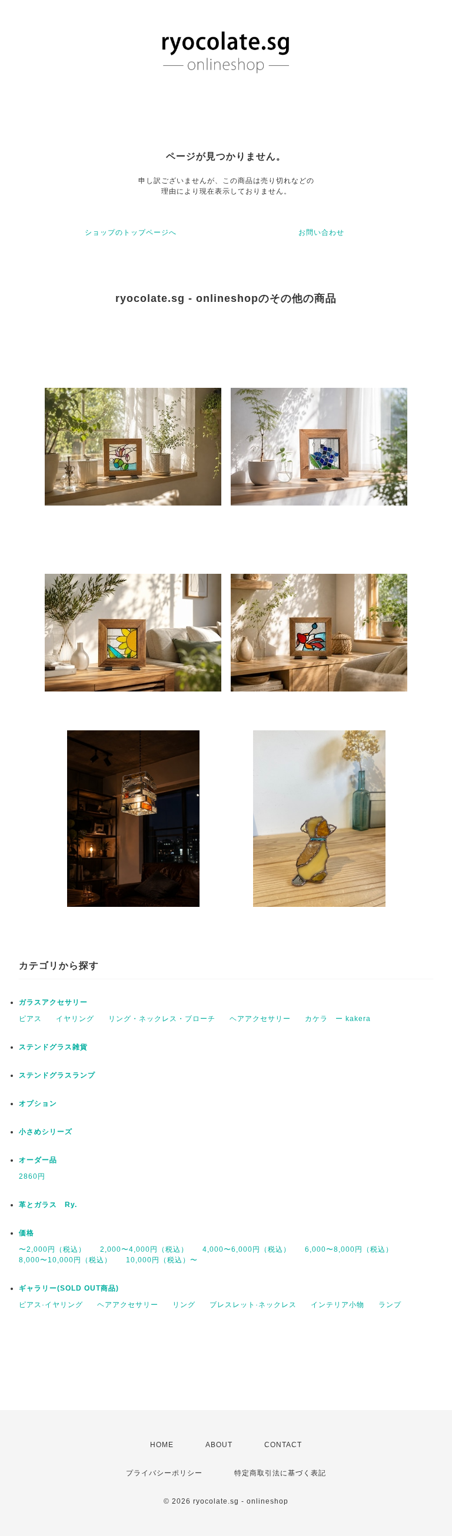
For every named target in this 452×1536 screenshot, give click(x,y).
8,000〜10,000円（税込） (65, 1260)
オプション (38, 1103)
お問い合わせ (321, 232)
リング (183, 1305)
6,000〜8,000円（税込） (349, 1249)
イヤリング (75, 1019)
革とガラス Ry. (48, 1205)
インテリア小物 (337, 1305)
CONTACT (283, 1445)
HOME (162, 1445)
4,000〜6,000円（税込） (246, 1249)
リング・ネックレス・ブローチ (161, 1019)
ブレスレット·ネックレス (253, 1305)
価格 (26, 1233)
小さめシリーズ (45, 1132)
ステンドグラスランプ (57, 1075)
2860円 (32, 1176)
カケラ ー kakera (338, 1019)
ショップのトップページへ (131, 232)
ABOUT (218, 1445)
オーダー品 (38, 1160)
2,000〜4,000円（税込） (144, 1249)
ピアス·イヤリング (51, 1305)
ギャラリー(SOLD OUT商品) (69, 1288)
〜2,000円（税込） (52, 1249)
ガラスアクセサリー (53, 1002)
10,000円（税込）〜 (162, 1260)
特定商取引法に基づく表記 (280, 1473)
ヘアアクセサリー (260, 1019)
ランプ (389, 1305)
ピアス (30, 1019)
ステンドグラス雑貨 (53, 1047)
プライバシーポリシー (164, 1473)
